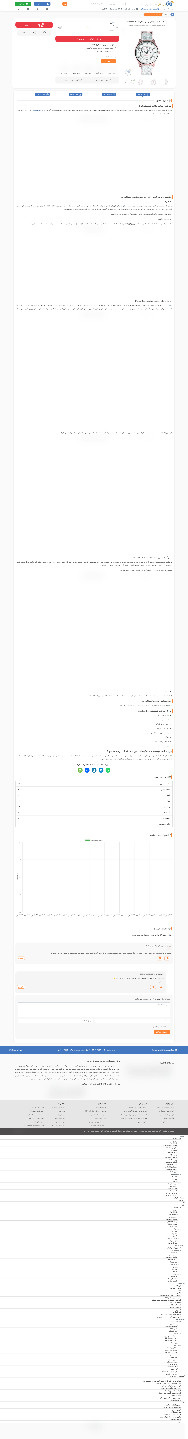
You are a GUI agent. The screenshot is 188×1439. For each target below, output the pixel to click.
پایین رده (175, 1176)
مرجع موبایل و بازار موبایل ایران (170, 1398)
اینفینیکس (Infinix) (171, 1167)
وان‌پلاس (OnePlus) (171, 1162)
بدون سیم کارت (173, 1240)
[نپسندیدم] (160, 958)
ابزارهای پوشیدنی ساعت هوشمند (73, 80)
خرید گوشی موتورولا (37, 1111)
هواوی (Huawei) (172, 1152)
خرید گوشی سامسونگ (58, 1107)
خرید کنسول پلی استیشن (36, 1114)
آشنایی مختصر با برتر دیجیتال (165, 1107)
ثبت (108, 61)
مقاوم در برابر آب (172, 1193)
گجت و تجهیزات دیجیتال (177, 1376)
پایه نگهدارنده (177, 1312)
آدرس (103, 9)
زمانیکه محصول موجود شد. (105, 51)
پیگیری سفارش (176, 1419)
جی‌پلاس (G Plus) (172, 1169)
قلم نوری (178, 1309)
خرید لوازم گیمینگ (59, 1118)
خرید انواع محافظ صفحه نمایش (34, 1125)
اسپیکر (179, 1290)
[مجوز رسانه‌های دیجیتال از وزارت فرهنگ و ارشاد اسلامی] (148, 1071)
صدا (168, 801)
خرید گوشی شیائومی (37, 1107)
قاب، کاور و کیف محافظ (173, 1305)
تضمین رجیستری (101, 1107)
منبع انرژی (166, 818)
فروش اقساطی (130, 9)
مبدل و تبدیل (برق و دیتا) (173, 1297)
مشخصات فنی (107, 94)
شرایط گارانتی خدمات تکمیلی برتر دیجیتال (133, 1118)
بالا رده (175, 1181)
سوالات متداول (16, 1050)
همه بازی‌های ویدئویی (171, 1336)
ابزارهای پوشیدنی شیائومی (153, 14)
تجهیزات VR (174, 1357)
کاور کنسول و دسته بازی (170, 1371)
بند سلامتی (174, 1276)
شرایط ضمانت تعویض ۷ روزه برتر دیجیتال (133, 1114)
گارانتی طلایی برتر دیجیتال (172, 1390)
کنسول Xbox (173, 1328)
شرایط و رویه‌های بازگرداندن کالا (95, 1111)
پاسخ (20, 958)
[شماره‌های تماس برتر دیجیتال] (18, 9)
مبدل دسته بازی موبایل (170, 1352)
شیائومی (170, 305)
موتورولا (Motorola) (171, 1157)
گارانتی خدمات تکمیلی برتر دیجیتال (170, 1393)
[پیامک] (80, 770)
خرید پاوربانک (61, 1114)
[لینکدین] (94, 770)
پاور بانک (178, 1285)
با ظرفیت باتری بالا (171, 1195)
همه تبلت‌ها (177, 1207)
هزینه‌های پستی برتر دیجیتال (172, 1414)
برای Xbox (174, 1343)
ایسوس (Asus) (173, 1224)
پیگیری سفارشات (100, 1118)
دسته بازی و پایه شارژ (171, 1350)
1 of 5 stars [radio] (149, 1026)
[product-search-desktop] (64, 4)
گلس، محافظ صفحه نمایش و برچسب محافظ (166, 1300)
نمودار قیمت (74, 94)
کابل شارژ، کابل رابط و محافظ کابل (169, 1295)
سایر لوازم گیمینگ (172, 1374)
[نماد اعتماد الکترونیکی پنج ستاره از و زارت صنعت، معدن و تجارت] (147, 1067)
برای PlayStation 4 (171, 1338)
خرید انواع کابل (60, 1122)
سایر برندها (174, 1172)
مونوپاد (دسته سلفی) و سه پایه (171, 1314)
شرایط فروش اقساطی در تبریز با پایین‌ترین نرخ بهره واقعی (162, 1381)
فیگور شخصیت (173, 1364)
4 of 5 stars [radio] (143, 1026)
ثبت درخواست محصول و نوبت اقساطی (168, 1383)
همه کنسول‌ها (173, 1324)
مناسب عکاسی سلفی (170, 1191)
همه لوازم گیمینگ (172, 1347)
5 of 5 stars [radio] (141, 1026)
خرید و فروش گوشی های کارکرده (170, 1386)
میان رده (175, 1179)
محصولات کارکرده (179, 1198)
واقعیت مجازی (173, 1281)
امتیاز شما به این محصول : (160, 1026)
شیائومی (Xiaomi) (172, 1148)
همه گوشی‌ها (177, 1138)
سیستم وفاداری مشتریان (149, 9)
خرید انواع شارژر (38, 1122)
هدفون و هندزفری (175, 1288)
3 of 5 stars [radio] (145, 1026)
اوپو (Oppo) (174, 1150)
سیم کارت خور (173, 1243)
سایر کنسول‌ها (173, 1331)
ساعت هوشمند (173, 1278)
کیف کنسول (174, 1369)
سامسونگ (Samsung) (171, 1145)
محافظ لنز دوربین (175, 1302)
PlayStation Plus (172, 1367)
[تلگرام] (101, 770)
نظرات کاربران (40, 94)
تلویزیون (182, 1200)
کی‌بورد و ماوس (172, 1359)
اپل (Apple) (174, 1143)
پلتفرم (168, 795)
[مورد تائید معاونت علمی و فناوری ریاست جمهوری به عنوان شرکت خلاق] (162, 1074)
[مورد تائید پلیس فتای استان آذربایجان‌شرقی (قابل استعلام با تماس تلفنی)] (126, 1074)
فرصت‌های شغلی (168, 1122)
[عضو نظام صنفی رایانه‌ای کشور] (140, 1074)
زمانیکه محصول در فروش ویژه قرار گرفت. (100, 48)
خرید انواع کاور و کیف (58, 1125)
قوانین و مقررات (141, 1122)
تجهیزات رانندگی (172, 1362)
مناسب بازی (174, 1186)
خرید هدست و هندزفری (36, 1118)
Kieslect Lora (128, 206)
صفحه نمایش (165, 789)
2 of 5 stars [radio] (147, 1026)
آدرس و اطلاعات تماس (167, 1114)
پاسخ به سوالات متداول (166, 1111)
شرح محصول (141, 94)
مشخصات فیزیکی (163, 784)
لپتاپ (183, 1203)
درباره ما (178, 1422)
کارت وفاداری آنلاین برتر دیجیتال (170, 1388)
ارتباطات (167, 807)
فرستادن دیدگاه (161, 1032)
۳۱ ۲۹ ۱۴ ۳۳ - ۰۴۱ (94, 1050)
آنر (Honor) (174, 1155)
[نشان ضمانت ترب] (173, 1067)
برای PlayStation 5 (171, 1340)
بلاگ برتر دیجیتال (115, 9)
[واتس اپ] (108, 770)
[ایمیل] (87, 770)
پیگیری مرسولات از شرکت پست (95, 1114)
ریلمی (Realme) (172, 1164)
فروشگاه (166, 14)
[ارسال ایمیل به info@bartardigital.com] (28, 9)
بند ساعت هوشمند (175, 1307)
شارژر (179, 1293)
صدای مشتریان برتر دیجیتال (97, 1122)
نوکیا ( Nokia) (173, 1160)
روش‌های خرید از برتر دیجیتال (137, 1107)
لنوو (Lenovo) (173, 1214)
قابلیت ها (167, 813)
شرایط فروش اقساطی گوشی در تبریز (134, 1111)
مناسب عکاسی (173, 1188)
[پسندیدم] (167, 958)
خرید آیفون (62, 1111)
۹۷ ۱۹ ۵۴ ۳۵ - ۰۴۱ (66, 1050)
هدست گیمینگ (173, 1355)
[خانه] (172, 14)
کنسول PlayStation (171, 1326)
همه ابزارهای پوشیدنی (174, 1248)
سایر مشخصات (164, 824)
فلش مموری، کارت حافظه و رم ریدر (169, 1317)
